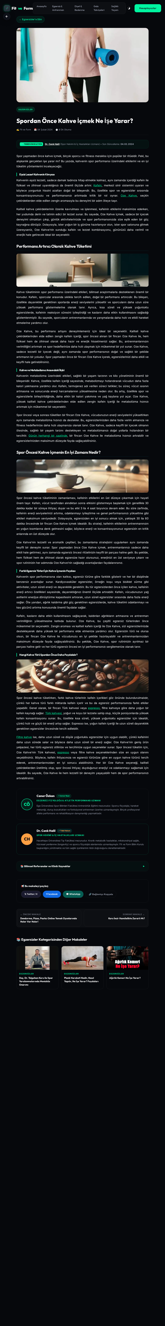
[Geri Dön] (6, 16)
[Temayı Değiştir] (129, 8)
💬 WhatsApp (73, 894)
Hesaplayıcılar (147, 8)
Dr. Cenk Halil (52, 144)
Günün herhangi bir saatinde (48, 435)
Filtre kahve (24, 737)
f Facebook (52, 894)
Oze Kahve (129, 195)
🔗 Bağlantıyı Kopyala (101, 894)
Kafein (97, 185)
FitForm (22, 8)
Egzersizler (26, 109)
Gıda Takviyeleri (99, 8)
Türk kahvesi (53, 713)
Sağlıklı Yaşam (114, 8)
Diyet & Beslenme (80, 8)
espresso (94, 708)
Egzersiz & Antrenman (58, 8)
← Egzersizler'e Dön (30, 19)
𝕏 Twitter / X (31, 894)
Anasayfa (41, 6)
